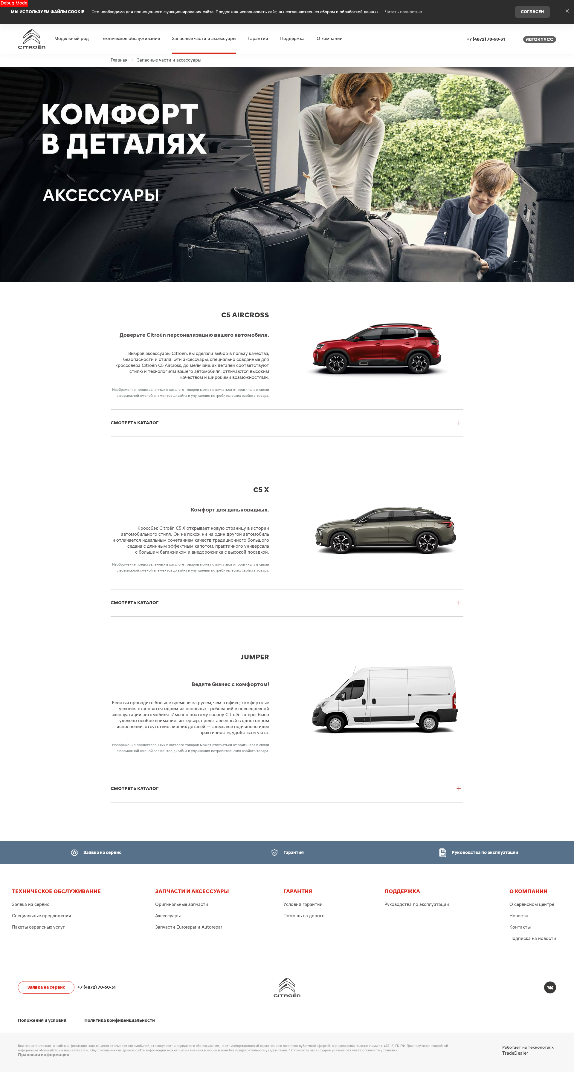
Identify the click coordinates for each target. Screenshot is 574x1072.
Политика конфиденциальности (119, 1020)
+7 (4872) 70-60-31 (486, 39)
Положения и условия (42, 1020)
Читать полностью (403, 12)
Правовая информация (43, 1055)
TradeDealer (515, 1053)
